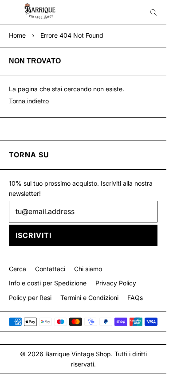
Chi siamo (88, 269)
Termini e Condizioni (89, 297)
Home (17, 35)
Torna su (29, 154)
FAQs (135, 297)
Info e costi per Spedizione (47, 283)
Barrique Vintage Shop (78, 354)
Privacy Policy (115, 283)
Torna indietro (29, 101)
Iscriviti (33, 235)
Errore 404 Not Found (71, 35)
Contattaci (50, 269)
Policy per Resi (30, 297)
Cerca (17, 269)
